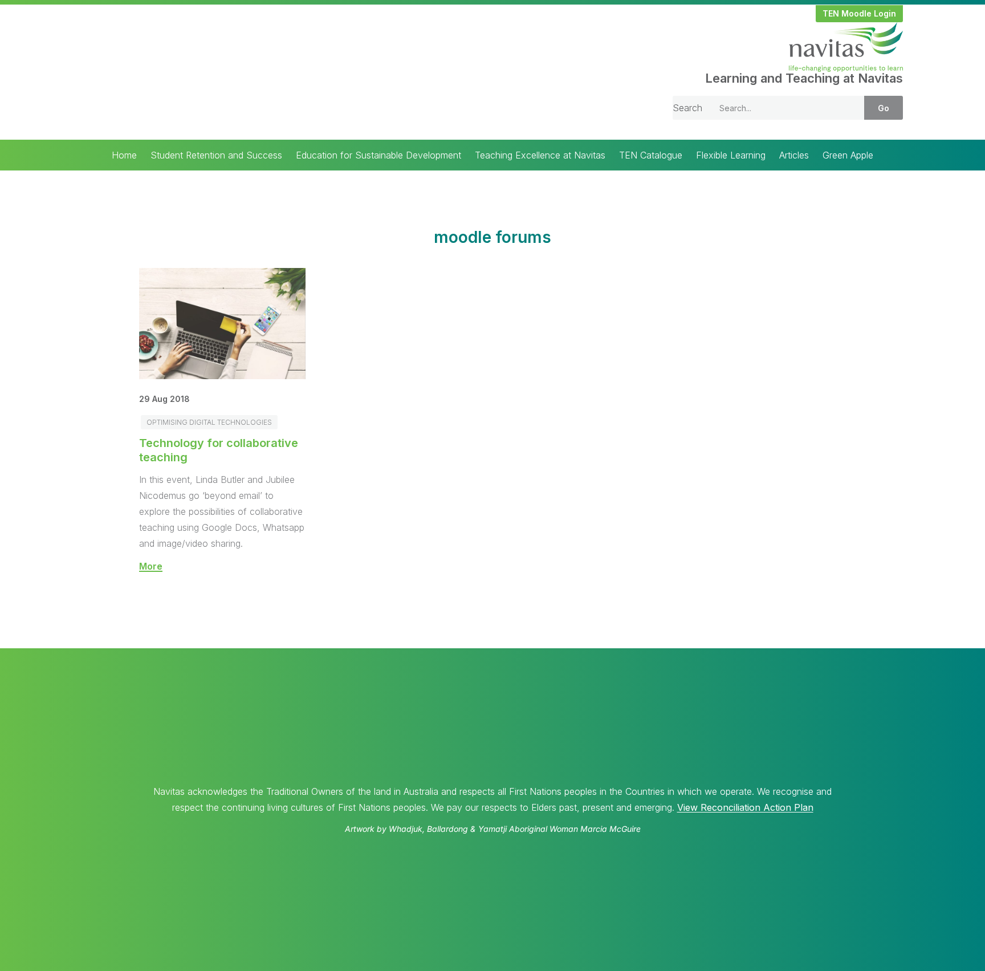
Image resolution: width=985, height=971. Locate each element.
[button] (859, 13)
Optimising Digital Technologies (209, 422)
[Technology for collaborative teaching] (222, 375)
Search (687, 107)
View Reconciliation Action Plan (745, 807)
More (150, 566)
